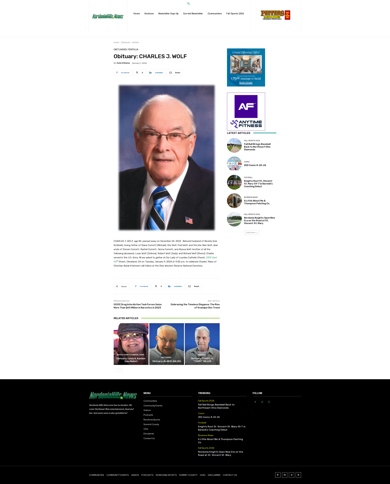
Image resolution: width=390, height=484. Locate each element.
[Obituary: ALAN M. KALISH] (166, 344)
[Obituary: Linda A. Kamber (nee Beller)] (131, 344)
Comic (247, 162)
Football (248, 177)
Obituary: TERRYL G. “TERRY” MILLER (202, 360)
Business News (251, 197)
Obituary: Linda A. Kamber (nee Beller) (131, 360)
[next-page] (120, 370)
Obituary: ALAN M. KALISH (166, 361)
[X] (269, 402)
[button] (188, 3)
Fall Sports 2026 (252, 140)
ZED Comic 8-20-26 (255, 165)
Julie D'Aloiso (123, 63)
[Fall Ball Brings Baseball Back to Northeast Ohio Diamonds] (234, 145)
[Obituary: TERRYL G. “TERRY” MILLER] (202, 344)
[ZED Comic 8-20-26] (234, 163)
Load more (250, 232)
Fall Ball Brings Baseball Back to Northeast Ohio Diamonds (257, 147)
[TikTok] (291, 475)
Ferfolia (135, 42)
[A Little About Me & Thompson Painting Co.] (234, 200)
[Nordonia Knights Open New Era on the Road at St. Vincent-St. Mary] (234, 219)
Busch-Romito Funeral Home (130, 355)
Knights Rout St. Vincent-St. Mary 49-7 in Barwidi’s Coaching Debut (258, 184)
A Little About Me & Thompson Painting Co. (257, 202)
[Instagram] (262, 402)
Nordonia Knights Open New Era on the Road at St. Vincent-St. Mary (259, 220)
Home (116, 42)
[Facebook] (255, 402)
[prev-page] (115, 370)
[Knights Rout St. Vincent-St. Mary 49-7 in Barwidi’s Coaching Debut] (234, 182)
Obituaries (125, 42)
